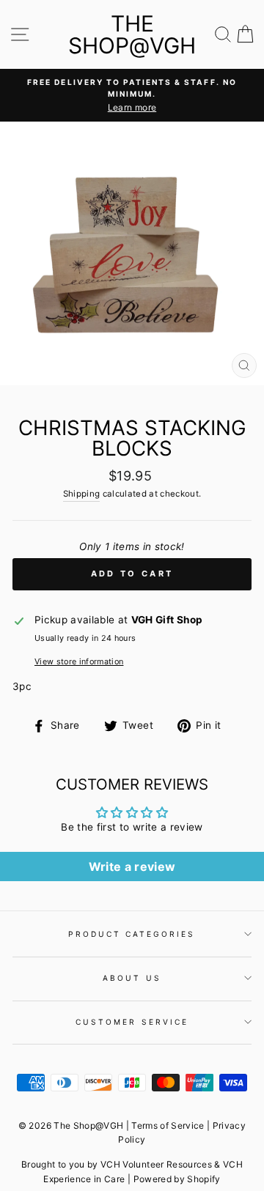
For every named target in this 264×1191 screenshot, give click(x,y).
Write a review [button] (132, 866)
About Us (132, 977)
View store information (78, 661)
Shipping (81, 494)
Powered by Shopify (177, 1178)
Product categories (131, 934)
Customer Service (132, 1021)
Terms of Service (167, 1125)
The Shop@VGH (132, 34)
